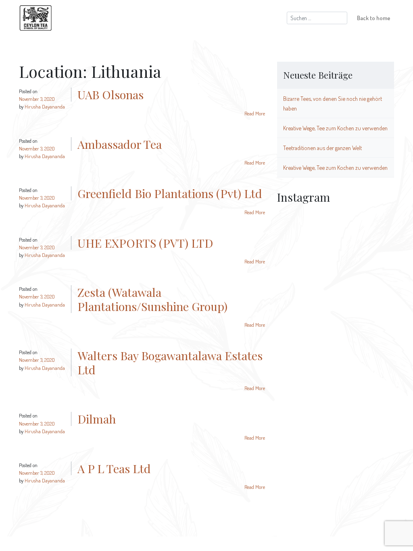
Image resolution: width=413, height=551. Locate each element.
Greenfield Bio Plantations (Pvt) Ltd (169, 193)
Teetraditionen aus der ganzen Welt (322, 147)
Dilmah (96, 418)
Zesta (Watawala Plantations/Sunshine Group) (152, 299)
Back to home (373, 17)
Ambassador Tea (119, 144)
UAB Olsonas (110, 94)
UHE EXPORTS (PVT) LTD (145, 242)
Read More (254, 113)
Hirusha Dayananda (45, 106)
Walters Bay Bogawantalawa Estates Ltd (170, 362)
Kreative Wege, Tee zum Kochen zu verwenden (335, 127)
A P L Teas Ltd (114, 468)
